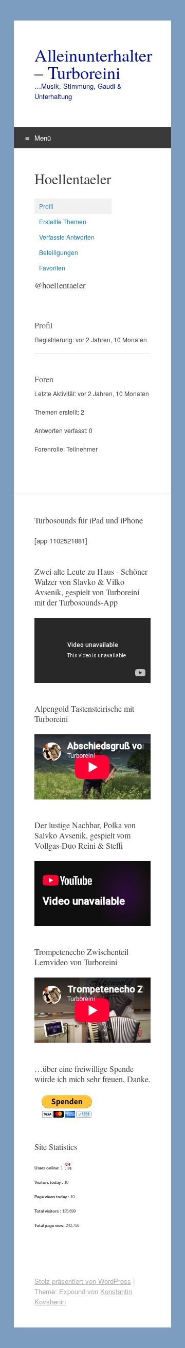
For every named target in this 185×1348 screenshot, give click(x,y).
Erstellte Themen (62, 221)
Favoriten (52, 267)
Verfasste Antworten (67, 236)
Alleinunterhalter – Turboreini (92, 63)
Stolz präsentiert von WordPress (82, 1281)
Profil (46, 206)
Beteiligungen (58, 252)
